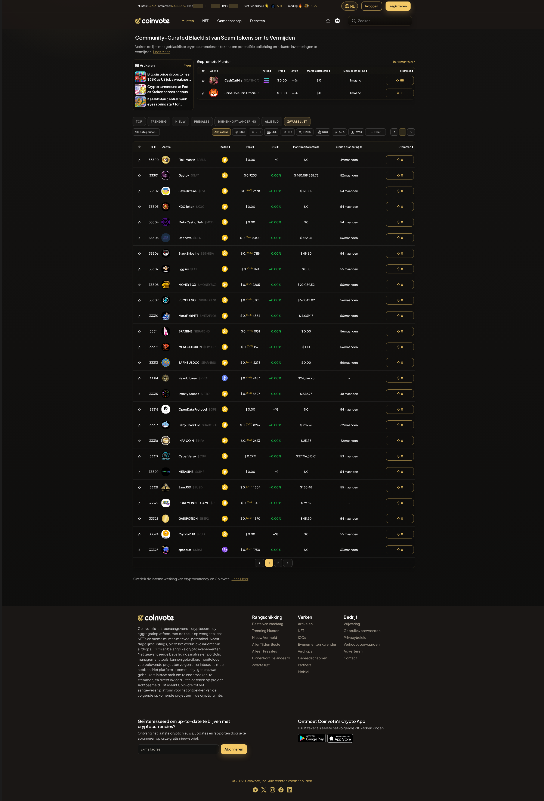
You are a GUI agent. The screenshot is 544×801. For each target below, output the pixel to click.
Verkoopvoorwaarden (362, 644)
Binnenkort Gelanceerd (271, 658)
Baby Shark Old (189, 425)
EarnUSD (185, 487)
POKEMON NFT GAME (194, 503)
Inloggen (371, 6)
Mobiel (303, 671)
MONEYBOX (187, 284)
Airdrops (305, 651)
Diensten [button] (257, 20)
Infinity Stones (189, 394)
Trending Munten (265, 630)
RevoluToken (188, 378)
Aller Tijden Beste (266, 644)
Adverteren (353, 651)
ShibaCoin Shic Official (240, 93)
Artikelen (305, 624)
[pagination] (394, 132)
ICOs (302, 637)
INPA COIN (186, 440)
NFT (301, 630)
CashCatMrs (233, 80)
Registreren (398, 6)
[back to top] (535, 791)
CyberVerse (187, 456)
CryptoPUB (187, 534)
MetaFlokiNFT (188, 315)
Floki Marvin (187, 160)
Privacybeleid (355, 637)
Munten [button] (188, 20)
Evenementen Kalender (317, 644)
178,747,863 (178, 5)
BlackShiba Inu (189, 253)
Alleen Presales (264, 651)
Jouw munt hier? (404, 62)
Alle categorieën (145, 132)
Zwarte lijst (261, 665)
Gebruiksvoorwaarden (362, 630)
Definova (185, 238)
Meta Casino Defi (191, 222)
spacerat (185, 550)
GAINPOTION (188, 518)
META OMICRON (190, 347)
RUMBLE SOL (188, 300)
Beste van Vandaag (267, 624)
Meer (187, 65)
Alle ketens (221, 132)
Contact (350, 658)
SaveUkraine (188, 191)
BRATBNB (185, 331)
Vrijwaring (352, 624)
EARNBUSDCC (189, 362)
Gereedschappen (312, 658)
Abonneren (234, 749)
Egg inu (184, 269)
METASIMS (186, 471)
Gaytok (184, 175)
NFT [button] (205, 20)
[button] (337, 20)
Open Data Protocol (193, 409)
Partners (304, 665)
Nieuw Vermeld (264, 637)
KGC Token (186, 206)
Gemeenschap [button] (229, 20)
